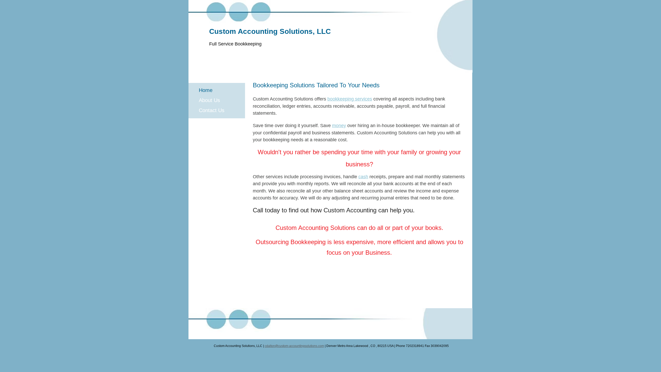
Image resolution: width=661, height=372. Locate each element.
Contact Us (211, 110)
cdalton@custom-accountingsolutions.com (294, 346)
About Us (209, 100)
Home (206, 90)
